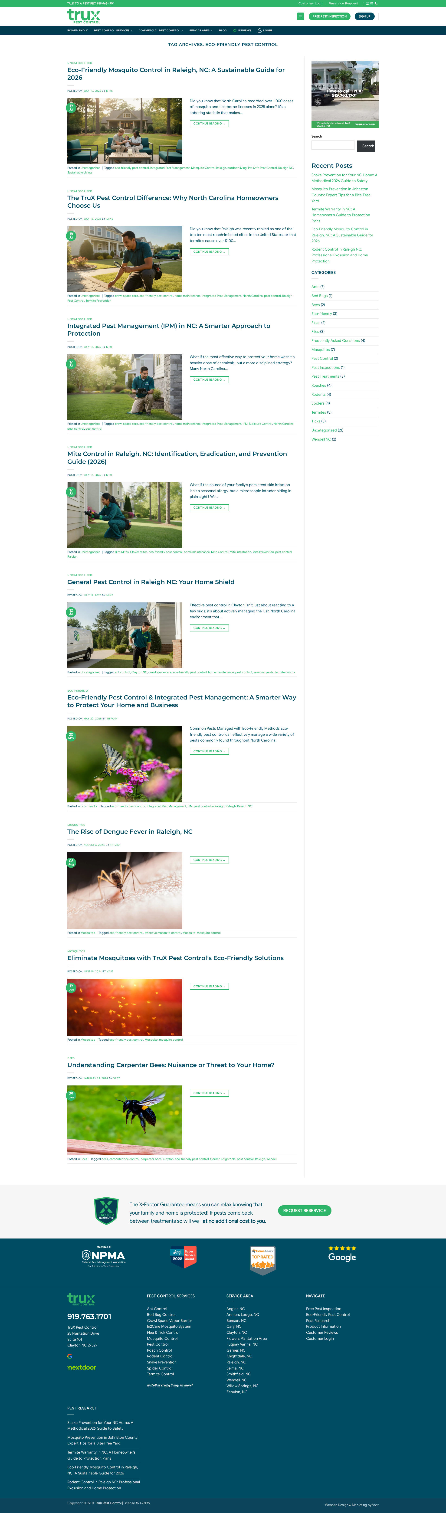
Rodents (319, 394)
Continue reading (209, 123)
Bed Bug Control (161, 1314)
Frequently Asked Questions (336, 340)
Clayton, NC (236, 1332)
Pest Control (322, 358)
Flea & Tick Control (163, 1332)
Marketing (359, 1505)
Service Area (199, 30)
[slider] (342, 115)
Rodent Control (160, 1356)
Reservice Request (343, 3)
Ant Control (157, 1309)
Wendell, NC (236, 1380)
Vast (375, 1505)
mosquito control (209, 933)
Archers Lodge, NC (242, 1314)
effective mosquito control (163, 933)
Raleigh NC (285, 168)
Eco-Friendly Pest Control (328, 1314)
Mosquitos (76, 825)
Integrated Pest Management (170, 168)
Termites (319, 412)
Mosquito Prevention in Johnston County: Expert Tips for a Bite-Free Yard (341, 195)
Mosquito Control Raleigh (208, 168)
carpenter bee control (124, 1159)
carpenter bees (151, 1159)
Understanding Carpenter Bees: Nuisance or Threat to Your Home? (171, 1065)
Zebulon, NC (236, 1392)
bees (105, 1159)
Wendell (271, 1159)
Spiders (318, 403)
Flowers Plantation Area (246, 1338)
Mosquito (189, 933)
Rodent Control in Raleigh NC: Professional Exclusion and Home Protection (340, 255)
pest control (272, 296)
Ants (315, 287)
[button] (300, 16)
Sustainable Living (79, 172)
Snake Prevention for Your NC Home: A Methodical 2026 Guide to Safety (100, 1425)
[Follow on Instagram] (367, 3)
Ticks (316, 421)
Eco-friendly (77, 30)
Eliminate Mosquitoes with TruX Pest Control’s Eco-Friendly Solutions (175, 957)
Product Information (323, 1326)
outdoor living (237, 168)
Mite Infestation (240, 552)
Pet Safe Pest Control (262, 168)
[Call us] (376, 3)
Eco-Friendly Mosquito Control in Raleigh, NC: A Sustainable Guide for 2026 (342, 235)
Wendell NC (321, 439)
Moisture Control (260, 424)
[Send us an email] (372, 3)
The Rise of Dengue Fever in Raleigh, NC (130, 831)
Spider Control (159, 1368)
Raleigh (231, 806)
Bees (71, 1058)
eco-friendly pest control (132, 168)
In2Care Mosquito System (169, 1326)
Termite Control (160, 1374)
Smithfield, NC (238, 1374)
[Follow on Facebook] (363, 3)
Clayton (168, 1159)
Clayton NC (139, 672)
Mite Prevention (263, 552)
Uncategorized (79, 63)
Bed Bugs (320, 296)
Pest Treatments (325, 376)
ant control (122, 672)
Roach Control (159, 1350)
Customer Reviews (322, 1332)
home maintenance (187, 296)
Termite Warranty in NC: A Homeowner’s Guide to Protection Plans (341, 215)
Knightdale (228, 1159)
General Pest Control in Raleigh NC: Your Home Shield (151, 581)
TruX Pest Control (82, 1327)
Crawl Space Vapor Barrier (169, 1320)
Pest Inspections (326, 367)
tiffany (112, 718)
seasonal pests (263, 672)
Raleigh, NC (236, 1362)
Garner (215, 1159)
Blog (223, 30)
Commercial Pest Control (159, 30)
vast (110, 971)
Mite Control (219, 552)
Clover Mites (138, 552)
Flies (315, 332)
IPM (245, 424)
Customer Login (311, 3)
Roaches (319, 385)
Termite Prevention (98, 301)
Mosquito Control (162, 1338)
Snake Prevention (162, 1362)
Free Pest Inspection (323, 1309)
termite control (285, 672)
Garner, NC (236, 1350)
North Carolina (253, 296)
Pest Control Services (112, 30)
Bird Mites (122, 552)
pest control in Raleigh (209, 806)
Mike (109, 90)
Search (317, 136)
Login (267, 30)
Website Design (336, 1505)
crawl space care (126, 296)
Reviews (244, 30)
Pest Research (318, 1320)
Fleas (316, 322)
